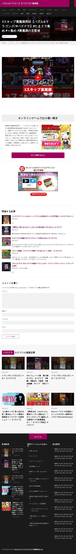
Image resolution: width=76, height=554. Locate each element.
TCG (24, 10)
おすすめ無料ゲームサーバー (38, 491)
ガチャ (42, 10)
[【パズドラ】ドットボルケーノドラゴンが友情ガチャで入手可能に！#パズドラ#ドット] (6, 219)
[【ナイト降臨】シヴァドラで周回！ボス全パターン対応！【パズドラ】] (6, 254)
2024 (56, 463)
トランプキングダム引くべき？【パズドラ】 (13, 377)
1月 (59, 449)
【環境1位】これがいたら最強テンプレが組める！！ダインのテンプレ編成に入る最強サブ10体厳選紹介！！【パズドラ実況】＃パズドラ (38, 418)
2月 (62, 449)
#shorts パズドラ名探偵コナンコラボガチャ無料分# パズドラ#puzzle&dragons (62, 414)
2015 (56, 521)
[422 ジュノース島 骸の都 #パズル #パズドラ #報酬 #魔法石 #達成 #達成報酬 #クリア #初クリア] (6, 463)
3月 (64, 449)
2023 (56, 471)
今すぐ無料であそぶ (38, 155)
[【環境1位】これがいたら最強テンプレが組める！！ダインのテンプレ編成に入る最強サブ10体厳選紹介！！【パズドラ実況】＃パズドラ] (6, 506)
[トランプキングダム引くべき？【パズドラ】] (6, 452)
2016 (56, 514)
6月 (72, 449)
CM (19, 10)
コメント (4, 291)
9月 (61, 458)
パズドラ (12, 10)
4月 (67, 449)
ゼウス (57, 10)
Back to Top (38, 437)
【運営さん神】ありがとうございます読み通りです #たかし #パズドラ (37, 227)
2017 (56, 507)
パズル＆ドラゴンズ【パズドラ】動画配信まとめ (28, 549)
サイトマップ (33, 456)
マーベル (6, 13)
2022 (56, 478)
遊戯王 (42, 13)
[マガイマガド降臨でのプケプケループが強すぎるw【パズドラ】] (6, 241)
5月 (70, 449)
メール (5, 319)
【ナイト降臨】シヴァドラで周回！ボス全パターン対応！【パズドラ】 (37, 251)
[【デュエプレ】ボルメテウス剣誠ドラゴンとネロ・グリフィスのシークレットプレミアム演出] (6, 266)
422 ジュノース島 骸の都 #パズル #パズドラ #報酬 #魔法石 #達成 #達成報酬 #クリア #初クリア (38, 381)
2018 (56, 500)
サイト (4, 327)
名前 (4, 311)
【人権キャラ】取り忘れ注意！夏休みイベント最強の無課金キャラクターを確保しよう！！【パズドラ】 (13, 416)
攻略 (22, 13)
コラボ (49, 10)
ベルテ (64, 10)
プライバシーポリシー (36, 461)
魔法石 (49, 13)
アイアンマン (33, 10)
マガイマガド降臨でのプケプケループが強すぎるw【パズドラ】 (34, 238)
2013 (56, 536)
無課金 (34, 13)
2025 (56, 456)
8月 (58, 451)
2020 (56, 492)
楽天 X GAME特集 (34, 486)
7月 (55, 451)
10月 (63, 458)
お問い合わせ (33, 451)
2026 (56, 449)
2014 (56, 529)
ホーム (4, 10)
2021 (56, 485)
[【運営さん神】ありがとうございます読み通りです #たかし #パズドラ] (6, 230)
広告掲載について (34, 466)
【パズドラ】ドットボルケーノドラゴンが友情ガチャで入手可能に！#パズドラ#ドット (43, 216)
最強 (28, 13)
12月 (70, 458)
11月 (67, 458)
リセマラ (15, 13)
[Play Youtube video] (38, 77)
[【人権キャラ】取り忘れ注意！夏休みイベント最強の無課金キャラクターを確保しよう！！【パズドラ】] (6, 490)
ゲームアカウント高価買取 (37, 503)
